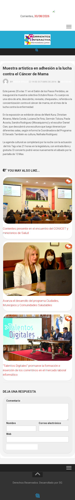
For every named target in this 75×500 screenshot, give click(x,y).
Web (8, 434)
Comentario (14, 400)
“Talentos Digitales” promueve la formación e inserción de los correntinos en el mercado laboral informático (34, 370)
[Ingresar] (36, 49)
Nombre (11, 423)
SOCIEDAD (66, 82)
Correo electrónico (51, 423)
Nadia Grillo (20, 82)
